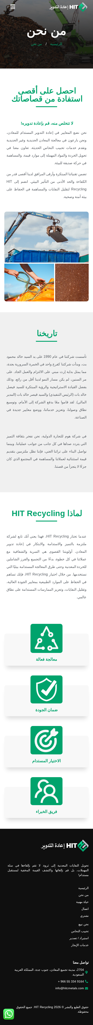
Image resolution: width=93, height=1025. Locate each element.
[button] (12, 7)
